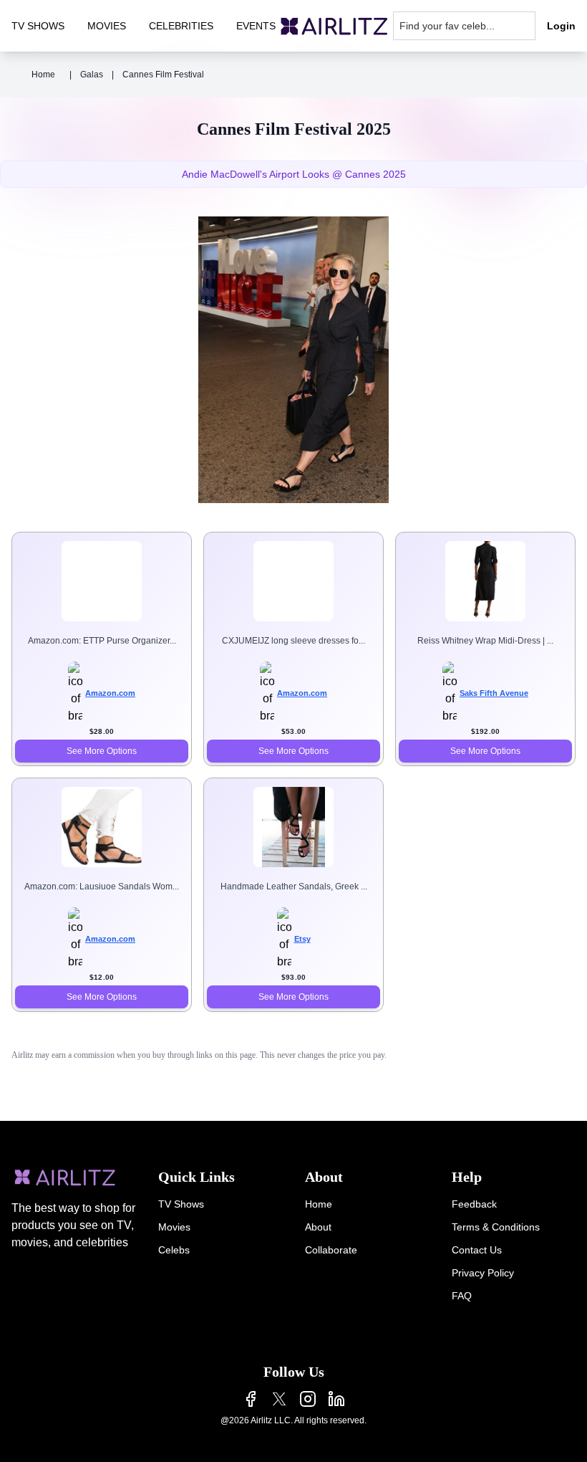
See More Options (102, 751)
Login (561, 26)
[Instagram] (307, 1399)
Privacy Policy (483, 1273)
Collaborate (331, 1250)
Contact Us (477, 1250)
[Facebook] (250, 1399)
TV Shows (181, 1204)
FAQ (462, 1295)
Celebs (174, 1250)
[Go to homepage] (334, 26)
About (318, 1227)
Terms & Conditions (496, 1227)
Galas (91, 75)
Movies (174, 1227)
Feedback (474, 1204)
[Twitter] (279, 1399)
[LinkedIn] (336, 1399)
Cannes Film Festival (163, 75)
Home (43, 75)
